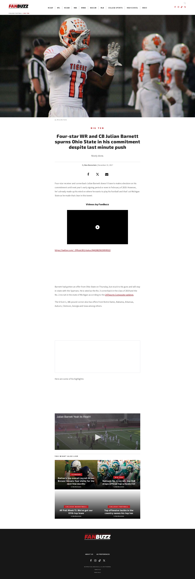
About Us (89, 554)
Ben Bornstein (90, 165)
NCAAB (67, 8)
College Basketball (76, 506)
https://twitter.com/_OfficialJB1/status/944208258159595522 (83, 250)
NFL (58, 8)
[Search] (184, 3)
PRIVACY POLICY (97, 572)
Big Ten (26, 13)
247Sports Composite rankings (119, 294)
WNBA (83, 8)
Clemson (76, 474)
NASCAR (93, 8)
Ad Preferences (103, 554)
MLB (102, 8)
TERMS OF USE (97, 569)
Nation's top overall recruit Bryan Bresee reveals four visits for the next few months (76, 481)
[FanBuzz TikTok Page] (181, 7)
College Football (15, 13)
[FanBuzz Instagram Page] (178, 7)
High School (132, 8)
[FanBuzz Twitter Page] (185, 7)
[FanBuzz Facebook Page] (175, 7)
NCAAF (50, 8)
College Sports (115, 8)
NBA (75, 8)
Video (144, 8)
